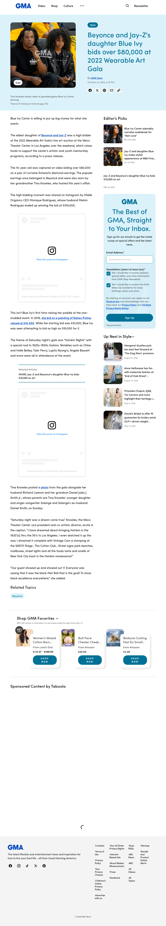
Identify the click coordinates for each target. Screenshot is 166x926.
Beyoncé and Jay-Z (53, 135)
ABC (131, 863)
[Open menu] (82, 6)
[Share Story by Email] (111, 90)
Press (112, 871)
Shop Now (45, 660)
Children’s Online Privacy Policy (100, 885)
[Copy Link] (118, 90)
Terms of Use (112, 301)
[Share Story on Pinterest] (104, 90)
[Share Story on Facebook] (90, 90)
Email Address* (115, 252)
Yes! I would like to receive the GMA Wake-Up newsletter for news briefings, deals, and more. (130, 287)
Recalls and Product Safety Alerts (144, 857)
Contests (99, 845)
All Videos (131, 870)
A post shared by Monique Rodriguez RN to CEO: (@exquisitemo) (55, 296)
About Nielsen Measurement (116, 864)
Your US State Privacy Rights (116, 847)
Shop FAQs (131, 847)
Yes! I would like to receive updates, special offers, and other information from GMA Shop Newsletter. (131, 276)
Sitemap (145, 845)
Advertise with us (100, 897)
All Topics (131, 879)
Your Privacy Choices (99, 871)
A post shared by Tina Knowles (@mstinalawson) (52, 471)
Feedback (115, 877)
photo (44, 487)
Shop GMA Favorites (35, 618)
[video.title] (43, 55)
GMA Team (96, 78)
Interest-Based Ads (114, 856)
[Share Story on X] (97, 90)
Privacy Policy (129, 304)
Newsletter (141, 6)
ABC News (131, 856)
